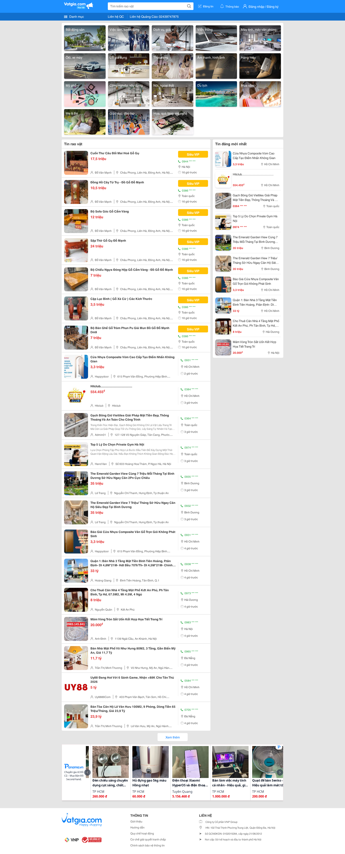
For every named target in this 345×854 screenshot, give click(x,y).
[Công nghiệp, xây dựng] (129, 93)
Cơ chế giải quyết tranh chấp (148, 839)
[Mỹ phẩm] (85, 93)
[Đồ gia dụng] (129, 65)
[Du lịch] (216, 93)
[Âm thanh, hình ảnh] (216, 65)
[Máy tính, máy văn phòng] (260, 37)
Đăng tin (208, 6)
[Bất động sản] (85, 37)
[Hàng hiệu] (260, 65)
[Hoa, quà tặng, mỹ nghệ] (172, 121)
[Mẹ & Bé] (85, 121)
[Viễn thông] (216, 37)
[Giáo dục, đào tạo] (129, 121)
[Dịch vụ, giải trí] (172, 37)
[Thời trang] (172, 65)
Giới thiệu (136, 821)
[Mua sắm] (260, 93)
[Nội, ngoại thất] (172, 93)
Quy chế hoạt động (142, 833)
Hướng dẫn (137, 827)
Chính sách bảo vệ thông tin (147, 845)
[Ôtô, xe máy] (85, 65)
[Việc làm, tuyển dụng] (129, 37)
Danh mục (76, 16)
